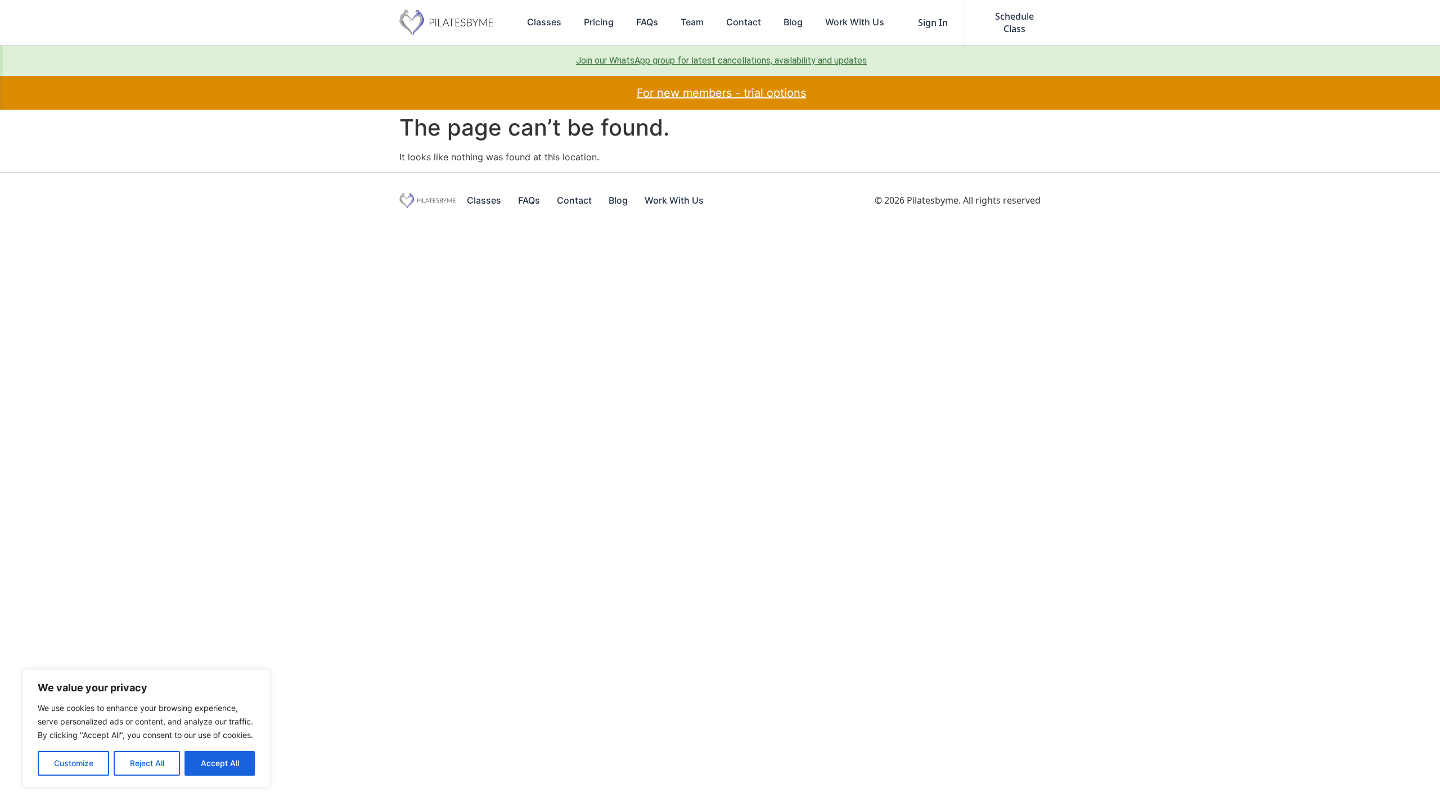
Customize (73, 763)
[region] (146, 728)
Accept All (220, 763)
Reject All (147, 763)
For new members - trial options (721, 93)
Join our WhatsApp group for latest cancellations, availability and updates (721, 60)
